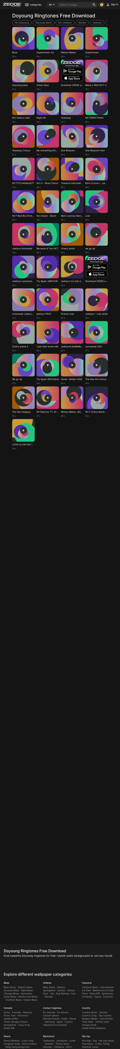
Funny (7, 1012)
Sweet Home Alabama (93, 1028)
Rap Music (87, 1043)
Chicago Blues (11, 993)
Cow (73, 993)
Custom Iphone (51, 1015)
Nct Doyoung (22, 22)
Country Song (89, 1015)
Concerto (108, 996)
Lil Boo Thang (102, 1043)
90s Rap (86, 1040)
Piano (85, 993)
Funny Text (10, 1015)
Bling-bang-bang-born (18, 1047)
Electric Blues (25, 987)
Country (86, 1008)
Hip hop (86, 1036)
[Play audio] (23, 38)
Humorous (23, 1015)
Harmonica (26, 993)
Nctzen (82, 22)
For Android (49, 1012)
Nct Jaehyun (65, 22)
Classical (86, 982)
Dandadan (62, 1040)
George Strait (89, 1025)
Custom (69, 1021)
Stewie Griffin (11, 1018)
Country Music (89, 1012)
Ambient (49, 1043)
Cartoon (61, 990)
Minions (61, 987)
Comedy (8, 1008)
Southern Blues (14, 999)
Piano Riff (95, 993)
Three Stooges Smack (15, 1021)
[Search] (94, 4)
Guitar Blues (10, 996)
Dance (7, 1036)
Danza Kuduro (29, 1043)
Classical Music (90, 987)
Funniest (16, 1012)
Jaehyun (97, 22)
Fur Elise (86, 990)
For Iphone (62, 1012)
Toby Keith (87, 1021)
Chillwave (59, 1047)
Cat (52, 993)
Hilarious (27, 1012)
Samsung (50, 1021)
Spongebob (49, 990)
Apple (60, 1021)
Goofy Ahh (9, 1028)
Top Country (105, 1015)
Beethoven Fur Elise (103, 990)
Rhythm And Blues (28, 996)
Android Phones (51, 1018)
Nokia (64, 1018)
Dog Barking (62, 993)
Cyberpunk (49, 1040)
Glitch (69, 1047)
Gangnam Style (12, 1043)
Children (47, 982)
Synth (72, 1040)
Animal (71, 990)
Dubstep (47, 1047)
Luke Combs (106, 1018)
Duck (45, 993)
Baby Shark (49, 987)
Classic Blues (30, 999)
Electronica (48, 1036)
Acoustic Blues (11, 990)
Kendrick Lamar (90, 1047)
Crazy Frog (24, 1025)
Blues (7, 982)
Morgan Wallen (90, 1018)
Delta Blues (27, 990)
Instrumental (106, 987)
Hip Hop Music (106, 1040)
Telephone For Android (55, 1025)
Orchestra (87, 996)
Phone (73, 1018)
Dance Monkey (12, 1040)
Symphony (107, 993)
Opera (98, 996)
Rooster (49, 996)
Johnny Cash (102, 1021)
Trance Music (62, 1043)
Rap (95, 1040)
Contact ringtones (52, 1008)
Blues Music (10, 987)
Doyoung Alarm (43, 22)
